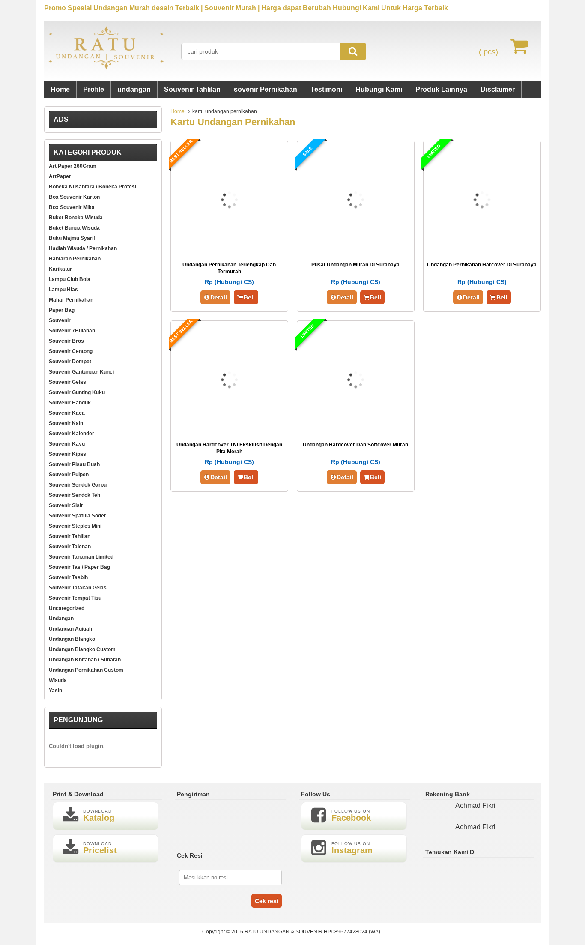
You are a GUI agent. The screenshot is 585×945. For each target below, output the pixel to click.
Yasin (55, 691)
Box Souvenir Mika (72, 207)
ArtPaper (60, 176)
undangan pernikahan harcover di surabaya (482, 265)
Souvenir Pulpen (69, 475)
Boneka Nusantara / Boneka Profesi (92, 187)
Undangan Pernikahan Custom (86, 670)
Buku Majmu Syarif (72, 238)
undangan (134, 89)
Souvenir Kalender (71, 434)
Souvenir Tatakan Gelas (78, 588)
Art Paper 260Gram (72, 166)
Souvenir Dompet (70, 362)
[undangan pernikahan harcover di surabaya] (482, 250)
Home (60, 89)
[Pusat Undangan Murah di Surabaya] (355, 250)
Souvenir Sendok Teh (74, 495)
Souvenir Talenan (70, 547)
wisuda (58, 680)
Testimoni (326, 89)
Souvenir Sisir (66, 505)
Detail (218, 297)
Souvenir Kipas (67, 454)
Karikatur (60, 269)
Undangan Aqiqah (70, 629)
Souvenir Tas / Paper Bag (79, 567)
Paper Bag (62, 310)
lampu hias (63, 290)
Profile (93, 89)
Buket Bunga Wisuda (74, 228)
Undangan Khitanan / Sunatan (85, 660)
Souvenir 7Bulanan (72, 331)
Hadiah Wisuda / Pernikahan (83, 248)
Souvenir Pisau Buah (74, 464)
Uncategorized (66, 608)
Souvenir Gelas (67, 382)
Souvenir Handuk (70, 403)
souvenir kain (66, 423)
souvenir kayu (67, 444)
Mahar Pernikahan (71, 300)
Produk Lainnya (441, 89)
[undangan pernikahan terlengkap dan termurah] (229, 250)
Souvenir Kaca (67, 413)
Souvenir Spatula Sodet (77, 516)
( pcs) (488, 52)
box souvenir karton (74, 197)
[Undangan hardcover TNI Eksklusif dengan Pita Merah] (229, 430)
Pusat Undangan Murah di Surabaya (355, 265)
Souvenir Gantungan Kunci (81, 372)
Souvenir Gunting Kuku (77, 392)
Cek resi (266, 900)
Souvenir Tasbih (68, 577)
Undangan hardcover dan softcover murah (355, 445)
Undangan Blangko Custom (82, 649)
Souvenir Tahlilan (192, 89)
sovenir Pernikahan (265, 89)
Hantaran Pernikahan (75, 259)
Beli (249, 297)
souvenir (60, 320)
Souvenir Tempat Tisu (75, 598)
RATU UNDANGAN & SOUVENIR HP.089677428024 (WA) (312, 932)
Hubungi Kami (378, 89)
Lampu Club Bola (69, 279)
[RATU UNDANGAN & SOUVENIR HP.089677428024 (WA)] (106, 67)
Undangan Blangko (72, 639)
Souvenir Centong (71, 351)
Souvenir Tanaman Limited (81, 557)
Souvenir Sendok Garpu (78, 485)
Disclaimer (498, 89)
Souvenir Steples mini (75, 526)
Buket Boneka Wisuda (76, 218)
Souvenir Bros (66, 341)
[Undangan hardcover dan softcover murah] (355, 430)
